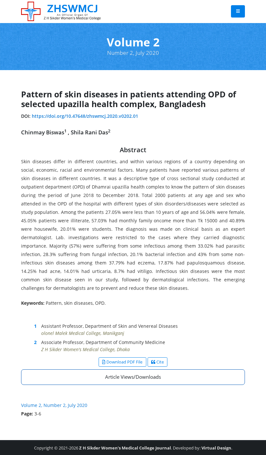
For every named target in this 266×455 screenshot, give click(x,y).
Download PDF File (123, 362)
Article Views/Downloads (133, 377)
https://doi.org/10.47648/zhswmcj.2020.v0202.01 (85, 116)
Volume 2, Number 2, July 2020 (54, 405)
